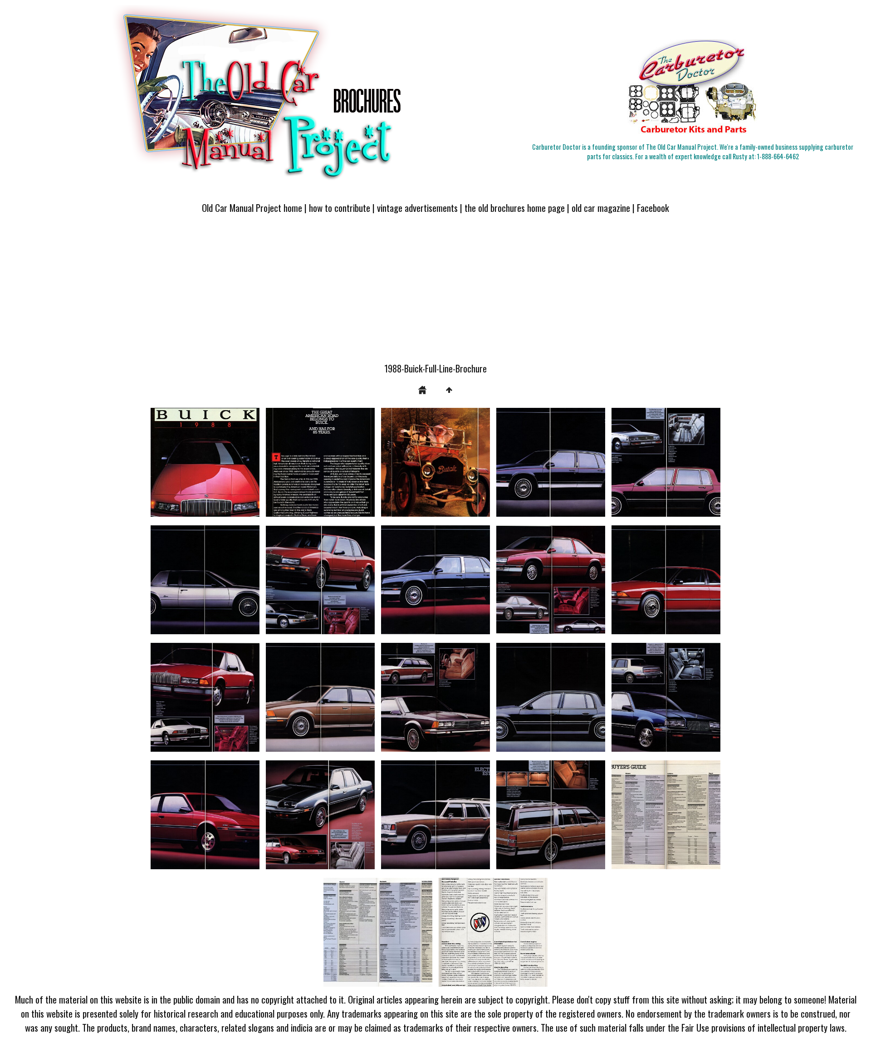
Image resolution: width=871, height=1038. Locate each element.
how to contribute (339, 208)
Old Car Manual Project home (252, 208)
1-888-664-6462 (778, 156)
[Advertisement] (435, 293)
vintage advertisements (417, 208)
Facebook (653, 208)
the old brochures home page (515, 208)
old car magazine (601, 208)
